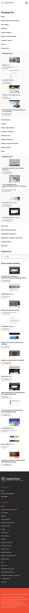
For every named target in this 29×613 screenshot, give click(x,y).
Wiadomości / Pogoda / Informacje (11, 238)
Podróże (3, 123)
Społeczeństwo (5, 147)
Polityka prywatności (7, 493)
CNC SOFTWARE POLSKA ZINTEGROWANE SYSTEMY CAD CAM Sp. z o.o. (14, 186)
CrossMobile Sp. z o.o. (7, 428)
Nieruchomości (5, 120)
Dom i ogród (4, 24)
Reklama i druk (5, 135)
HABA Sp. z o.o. (6, 65)
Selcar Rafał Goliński (8, 80)
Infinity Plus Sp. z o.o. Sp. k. (9, 202)
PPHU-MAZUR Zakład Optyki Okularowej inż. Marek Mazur (13, 110)
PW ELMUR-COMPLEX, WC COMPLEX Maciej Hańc (13, 168)
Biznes (3, 16)
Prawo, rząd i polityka (7, 127)
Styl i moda (4, 226)
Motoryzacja (5, 48)
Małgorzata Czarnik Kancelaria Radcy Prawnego (12, 343)
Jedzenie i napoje (6, 40)
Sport (3, 151)
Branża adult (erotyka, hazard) (10, 20)
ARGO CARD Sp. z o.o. (7, 444)
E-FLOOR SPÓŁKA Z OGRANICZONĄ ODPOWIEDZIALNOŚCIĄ (12, 411)
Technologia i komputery (8, 234)
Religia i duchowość (7, 139)
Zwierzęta (4, 245)
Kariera (3, 44)
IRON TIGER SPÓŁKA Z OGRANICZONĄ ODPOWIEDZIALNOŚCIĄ (13, 393)
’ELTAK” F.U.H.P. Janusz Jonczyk (11, 95)
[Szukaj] (3, 256)
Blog (2, 490)
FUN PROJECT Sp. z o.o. (8, 326)
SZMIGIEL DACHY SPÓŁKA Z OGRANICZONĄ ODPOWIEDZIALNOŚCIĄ (13, 277)
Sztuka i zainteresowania (8, 230)
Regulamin (4, 496)
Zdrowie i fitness (6, 241)
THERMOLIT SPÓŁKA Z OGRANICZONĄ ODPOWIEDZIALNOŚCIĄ (13, 461)
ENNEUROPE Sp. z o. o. (8, 294)
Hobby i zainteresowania (8, 36)
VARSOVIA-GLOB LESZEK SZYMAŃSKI (12, 360)
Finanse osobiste (6, 32)
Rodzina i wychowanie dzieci (10, 143)
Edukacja (4, 28)
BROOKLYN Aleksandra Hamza (10, 310)
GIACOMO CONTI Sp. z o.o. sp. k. (11, 217)
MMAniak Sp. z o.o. (6, 376)
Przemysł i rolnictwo (7, 131)
